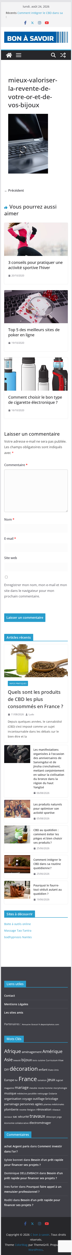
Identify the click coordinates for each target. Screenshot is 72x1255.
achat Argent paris (16, 1146)
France (28, 1079)
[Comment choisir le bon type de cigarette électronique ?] (36, 360)
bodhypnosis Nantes (18, 937)
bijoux (26, 1059)
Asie (8, 1059)
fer (16, 1080)
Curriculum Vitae (54, 1060)
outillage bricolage (45, 1099)
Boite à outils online (17, 924)
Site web (10, 558)
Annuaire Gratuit (30, 1024)
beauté (17, 1060)
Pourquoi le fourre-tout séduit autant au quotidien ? (47, 889)
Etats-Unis (53, 1070)
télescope (51, 1116)
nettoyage (42, 1093)
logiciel (59, 1080)
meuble (33, 1088)
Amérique (52, 1051)
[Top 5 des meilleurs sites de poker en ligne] (36, 293)
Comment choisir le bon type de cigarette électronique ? (35, 399)
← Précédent (14, 190)
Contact (9, 995)
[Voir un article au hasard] (63, 55)
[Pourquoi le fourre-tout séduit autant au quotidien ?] (17, 892)
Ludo (31, 714)
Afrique (12, 1051)
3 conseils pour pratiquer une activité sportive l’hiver (35, 265)
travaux (37, 1116)
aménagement (32, 1052)
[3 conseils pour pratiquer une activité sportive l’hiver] (36, 225)
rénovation (43, 1109)
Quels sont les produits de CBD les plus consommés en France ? (35, 699)
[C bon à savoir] (9, 55)
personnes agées (31, 1104)
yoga (59, 1116)
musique (10, 1093)
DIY (6, 1070)
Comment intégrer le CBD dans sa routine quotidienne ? (47, 864)
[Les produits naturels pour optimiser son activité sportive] (17, 811)
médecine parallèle (27, 1093)
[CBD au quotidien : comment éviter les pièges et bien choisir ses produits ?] (17, 839)
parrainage (11, 1104)
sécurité (23, 1116)
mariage (22, 1087)
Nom (9, 519)
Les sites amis (13, 1012)
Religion (31, 1109)
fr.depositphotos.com (49, 1024)
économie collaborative (16, 1123)
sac (15, 1116)
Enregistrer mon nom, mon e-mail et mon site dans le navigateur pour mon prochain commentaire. (35, 591)
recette (22, 1109)
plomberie (11, 1109)
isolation (42, 1080)
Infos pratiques (17, 683)
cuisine (41, 1060)
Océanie (53, 1093)
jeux (51, 1079)
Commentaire (16, 465)
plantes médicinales (54, 1104)
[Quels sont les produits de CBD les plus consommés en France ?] (36, 660)
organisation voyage (18, 1099)
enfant (43, 1070)
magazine (9, 1088)
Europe (9, 1080)
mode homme (45, 1088)
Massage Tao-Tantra (17, 930)
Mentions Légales (16, 1004)
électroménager (40, 1123)
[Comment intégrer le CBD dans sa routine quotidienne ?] (17, 866)
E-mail (10, 538)
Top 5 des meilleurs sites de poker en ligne (34, 332)
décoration (24, 1068)
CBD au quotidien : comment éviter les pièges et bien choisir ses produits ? (47, 836)
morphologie (60, 1088)
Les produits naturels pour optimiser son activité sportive (47, 808)
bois (35, 1060)
